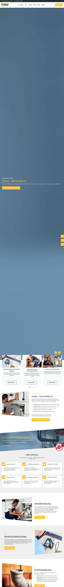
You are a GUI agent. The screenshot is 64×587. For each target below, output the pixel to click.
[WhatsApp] (62, 244)
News (34, 4)
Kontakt (38, 4)
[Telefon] (62, 236)
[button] (55, 352)
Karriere (43, 4)
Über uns (30, 4)
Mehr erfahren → (11, 382)
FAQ (25, 4)
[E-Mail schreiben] (62, 240)
